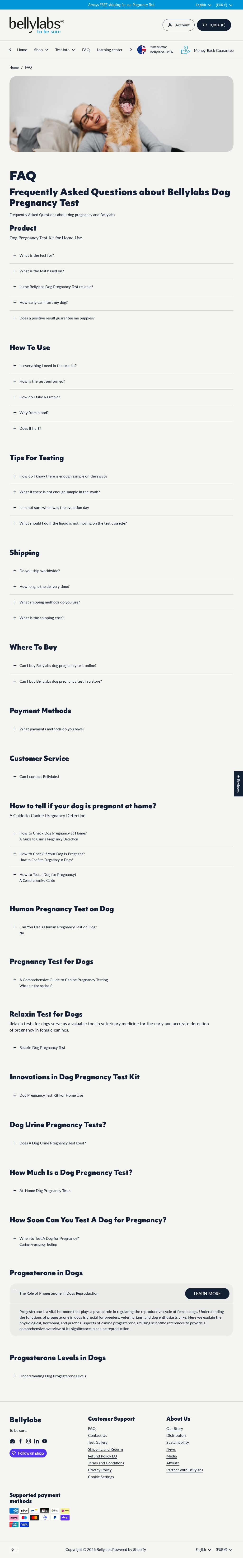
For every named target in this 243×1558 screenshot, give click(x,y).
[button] (214, 25)
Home (14, 67)
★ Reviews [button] (238, 783)
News (171, 1449)
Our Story (174, 1428)
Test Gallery (97, 1442)
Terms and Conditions (106, 1463)
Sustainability (177, 1442)
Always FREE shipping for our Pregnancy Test (121, 4)
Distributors (176, 1435)
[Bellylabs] (36, 25)
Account (182, 25)
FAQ (92, 1428)
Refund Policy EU (102, 1456)
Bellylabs (104, 1549)
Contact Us (97, 1435)
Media (171, 1456)
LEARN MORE (207, 1293)
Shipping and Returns (105, 1449)
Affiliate (172, 1463)
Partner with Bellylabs (184, 1469)
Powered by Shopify (129, 1549)
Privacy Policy (100, 1469)
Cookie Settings (101, 1476)
